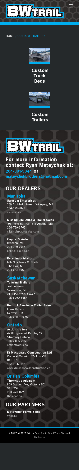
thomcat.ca (14, 396)
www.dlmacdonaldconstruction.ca (28, 368)
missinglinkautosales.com (23, 232)
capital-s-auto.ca (18, 251)
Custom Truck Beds (40, 76)
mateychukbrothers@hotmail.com (36, 176)
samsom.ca (14, 212)
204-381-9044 (19, 171)
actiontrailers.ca (17, 345)
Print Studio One (43, 433)
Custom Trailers (40, 117)
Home (10, 36)
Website (12, 416)
